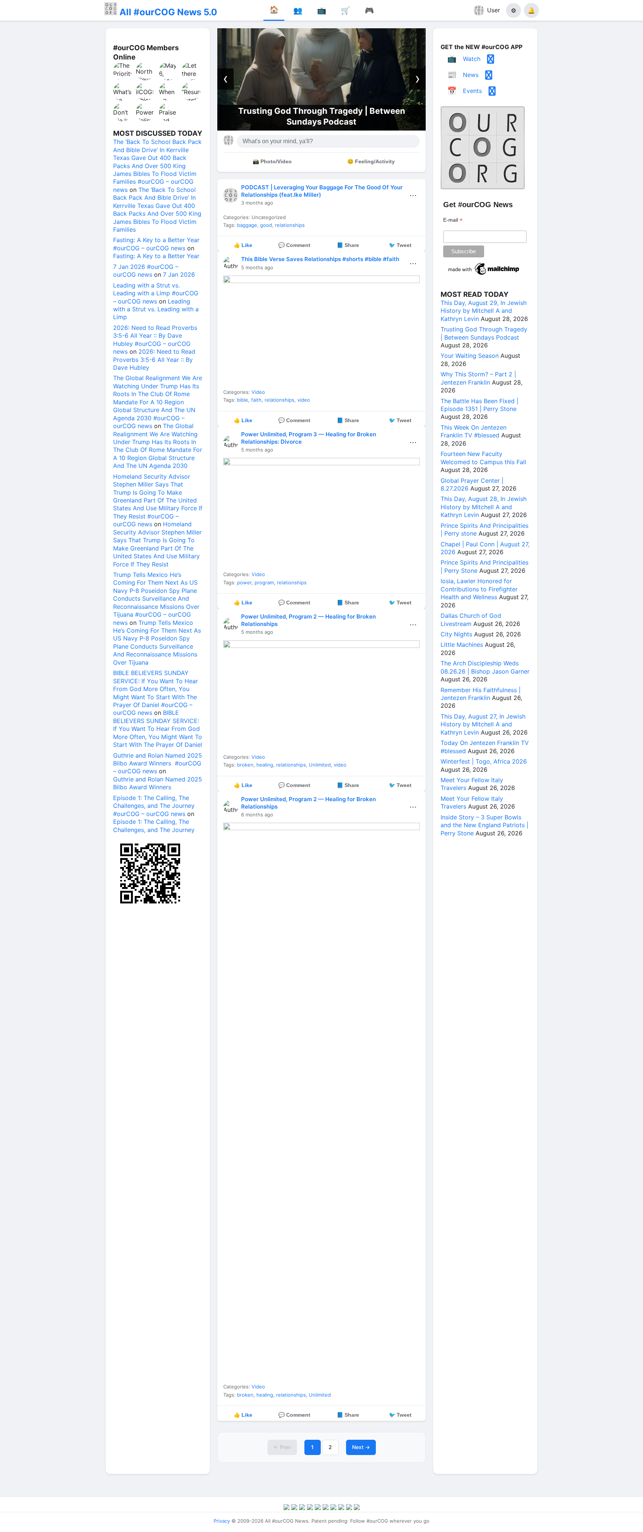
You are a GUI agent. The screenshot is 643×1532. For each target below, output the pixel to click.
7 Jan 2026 (179, 274)
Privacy (222, 1521)
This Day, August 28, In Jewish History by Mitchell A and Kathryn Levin (484, 506)
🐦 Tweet (400, 245)
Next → (361, 1447)
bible (242, 400)
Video (258, 392)
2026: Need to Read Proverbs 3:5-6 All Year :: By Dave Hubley (154, 359)
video (303, 400)
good (266, 225)
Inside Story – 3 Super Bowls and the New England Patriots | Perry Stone (484, 825)
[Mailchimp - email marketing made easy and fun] (484, 275)
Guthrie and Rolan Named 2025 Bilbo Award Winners (157, 783)
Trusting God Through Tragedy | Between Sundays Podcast (484, 333)
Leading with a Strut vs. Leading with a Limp (156, 309)
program (264, 582)
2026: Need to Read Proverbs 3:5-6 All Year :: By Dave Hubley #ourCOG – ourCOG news (155, 339)
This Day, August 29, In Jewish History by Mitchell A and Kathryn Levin (484, 310)
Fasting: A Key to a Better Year (156, 256)
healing (264, 765)
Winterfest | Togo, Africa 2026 (484, 761)
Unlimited (320, 765)
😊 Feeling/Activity (371, 161)
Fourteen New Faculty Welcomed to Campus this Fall (483, 457)
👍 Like (243, 245)
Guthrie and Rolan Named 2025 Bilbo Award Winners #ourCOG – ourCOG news (157, 763)
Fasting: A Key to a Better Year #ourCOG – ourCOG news (156, 243)
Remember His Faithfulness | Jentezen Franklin (481, 693)
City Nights (456, 634)
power (244, 582)
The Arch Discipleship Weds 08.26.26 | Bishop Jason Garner (485, 667)
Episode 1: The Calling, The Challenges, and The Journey (154, 825)
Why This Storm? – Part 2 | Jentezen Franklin (478, 378)
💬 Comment (294, 245)
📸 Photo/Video (272, 161)
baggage (247, 225)
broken (245, 765)
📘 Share (348, 245)
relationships (290, 225)
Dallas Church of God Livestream (471, 619)
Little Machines (462, 644)
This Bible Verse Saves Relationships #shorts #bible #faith (320, 259)
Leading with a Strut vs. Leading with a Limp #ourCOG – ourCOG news (155, 293)
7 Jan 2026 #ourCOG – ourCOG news (145, 270)
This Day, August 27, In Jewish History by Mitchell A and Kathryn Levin (483, 724)
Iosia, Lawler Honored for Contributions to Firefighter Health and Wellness (479, 589)
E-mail (453, 220)
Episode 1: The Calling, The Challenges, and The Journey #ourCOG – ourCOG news (154, 806)
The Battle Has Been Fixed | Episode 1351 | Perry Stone (479, 404)
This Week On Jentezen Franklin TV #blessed (473, 431)
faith (256, 400)
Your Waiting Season (345, 116)
